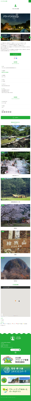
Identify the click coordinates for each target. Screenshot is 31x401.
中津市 (3, 319)
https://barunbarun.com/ (6, 85)
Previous (1, 37)
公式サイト (16, 54)
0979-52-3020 (5, 72)
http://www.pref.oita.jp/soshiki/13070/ (7, 347)
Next (30, 37)
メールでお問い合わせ (15, 349)
